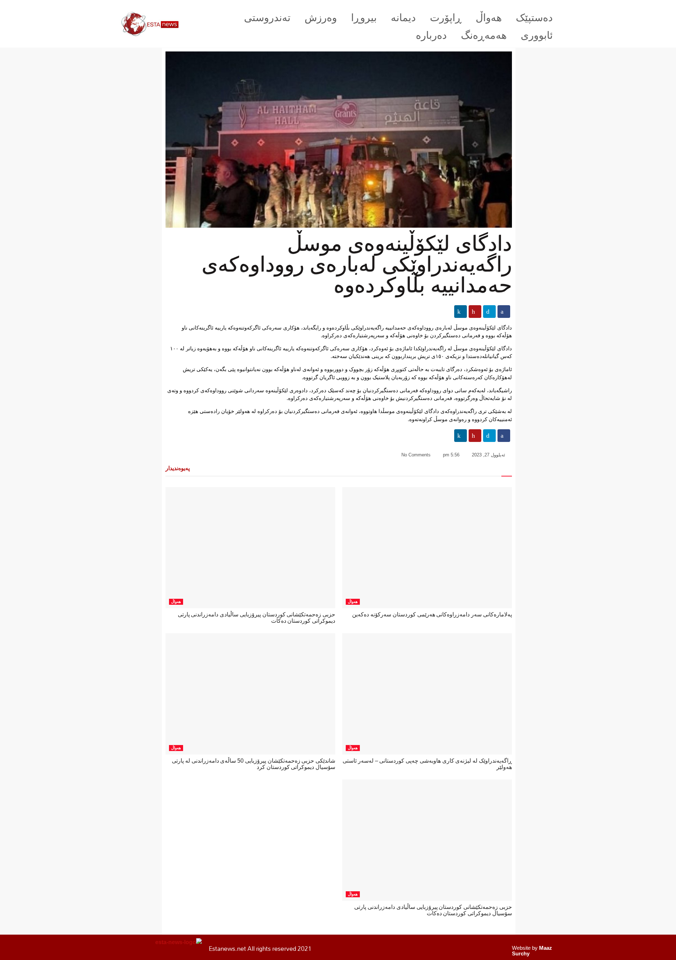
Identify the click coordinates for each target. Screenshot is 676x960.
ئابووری (537, 35)
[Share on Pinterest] (475, 311)
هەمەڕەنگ (484, 35)
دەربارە (431, 35)
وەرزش (321, 17)
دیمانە (403, 17)
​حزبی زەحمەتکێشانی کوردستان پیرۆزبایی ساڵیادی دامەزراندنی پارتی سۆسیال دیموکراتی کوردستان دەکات (433, 910)
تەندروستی (267, 17)
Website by (532, 950)
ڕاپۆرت (446, 17)
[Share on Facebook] (503, 311)
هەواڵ (489, 17)
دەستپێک (534, 17)
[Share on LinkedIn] (460, 311)
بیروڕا (364, 17)
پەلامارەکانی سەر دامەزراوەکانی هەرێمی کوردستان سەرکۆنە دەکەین (432, 614)
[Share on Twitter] (489, 311)
